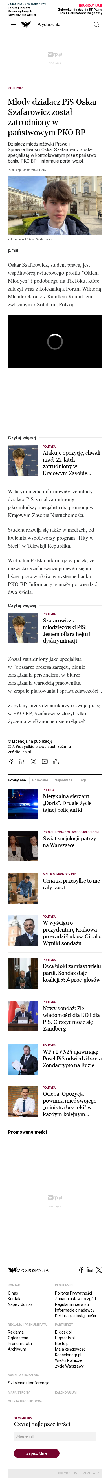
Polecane (40, 780)
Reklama (16, 1332)
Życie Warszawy (69, 1366)
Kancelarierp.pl (68, 1355)
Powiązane (17, 780)
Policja (48, 790)
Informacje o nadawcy (74, 1310)
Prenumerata (20, 1343)
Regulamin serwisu (72, 1304)
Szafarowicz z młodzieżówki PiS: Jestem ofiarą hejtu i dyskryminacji (67, 630)
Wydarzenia (49, 24)
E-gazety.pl (65, 1338)
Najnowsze (63, 780)
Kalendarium (66, 1392)
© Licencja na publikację (30, 741)
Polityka (16, 88)
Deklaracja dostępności (75, 1315)
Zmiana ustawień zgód (75, 1299)
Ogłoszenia (18, 1338)
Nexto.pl (62, 1343)
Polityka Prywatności (73, 1293)
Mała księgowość (70, 1349)
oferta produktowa (25, 1401)
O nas (13, 1293)
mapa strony (19, 1392)
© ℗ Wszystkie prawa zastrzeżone (39, 746)
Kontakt (15, 1299)
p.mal (13, 250)
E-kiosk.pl (63, 1332)
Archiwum (17, 1349)
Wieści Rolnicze (68, 1360)
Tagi (82, 780)
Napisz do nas (20, 1304)
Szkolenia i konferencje (28, 1383)
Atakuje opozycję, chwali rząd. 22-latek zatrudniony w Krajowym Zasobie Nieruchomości (71, 463)
